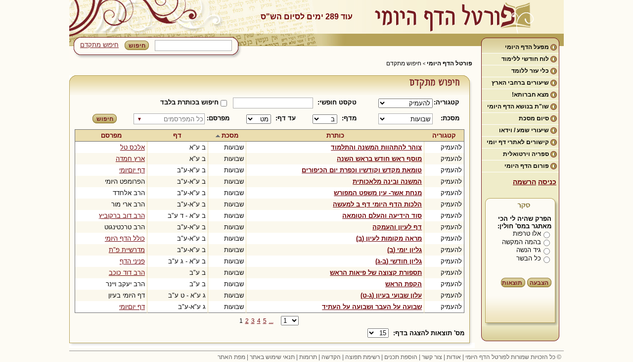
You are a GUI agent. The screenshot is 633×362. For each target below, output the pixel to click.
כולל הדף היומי (125, 238)
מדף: (349, 118)
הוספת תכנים (400, 357)
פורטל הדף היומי (449, 63)
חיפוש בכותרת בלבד (189, 102)
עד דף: (285, 118)
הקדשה (331, 357)
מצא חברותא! (530, 94)
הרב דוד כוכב (127, 272)
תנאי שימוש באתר (272, 357)
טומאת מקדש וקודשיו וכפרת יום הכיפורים (362, 170)
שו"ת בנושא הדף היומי (518, 106)
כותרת (335, 135)
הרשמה (524, 182)
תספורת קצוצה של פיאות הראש (376, 272)
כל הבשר (528, 258)
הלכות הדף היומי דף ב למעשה (377, 204)
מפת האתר (231, 357)
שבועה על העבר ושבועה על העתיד (372, 306)
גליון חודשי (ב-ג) (398, 261)
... (271, 320)
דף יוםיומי (132, 170)
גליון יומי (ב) (404, 250)
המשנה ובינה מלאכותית (387, 181)
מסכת (230, 135)
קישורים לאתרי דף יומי (518, 142)
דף (177, 135)
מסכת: (450, 118)
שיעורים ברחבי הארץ (520, 82)
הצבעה (539, 282)
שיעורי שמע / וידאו (524, 130)
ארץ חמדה (130, 158)
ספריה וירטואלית (526, 154)
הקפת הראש (403, 284)
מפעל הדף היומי (527, 47)
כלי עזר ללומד (530, 70)
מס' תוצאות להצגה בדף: (428, 333)
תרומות (308, 357)
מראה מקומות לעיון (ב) (389, 238)
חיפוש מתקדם (99, 45)
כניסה (547, 182)
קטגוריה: (448, 102)
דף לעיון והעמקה (397, 227)
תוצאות (512, 282)
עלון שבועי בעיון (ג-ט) (391, 295)
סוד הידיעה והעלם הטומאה (382, 215)
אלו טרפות (527, 233)
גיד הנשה (528, 250)
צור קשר (432, 357)
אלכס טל (132, 147)
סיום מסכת (534, 118)
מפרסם (111, 135)
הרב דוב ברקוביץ (122, 215)
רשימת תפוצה (362, 357)
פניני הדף (132, 261)
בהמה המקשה (521, 242)
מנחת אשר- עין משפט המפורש (378, 193)
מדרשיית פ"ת (127, 250)
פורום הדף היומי (526, 165)
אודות (454, 357)
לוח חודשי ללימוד (525, 58)
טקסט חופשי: (337, 102)
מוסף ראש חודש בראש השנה (379, 158)
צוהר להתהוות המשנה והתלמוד (376, 147)
